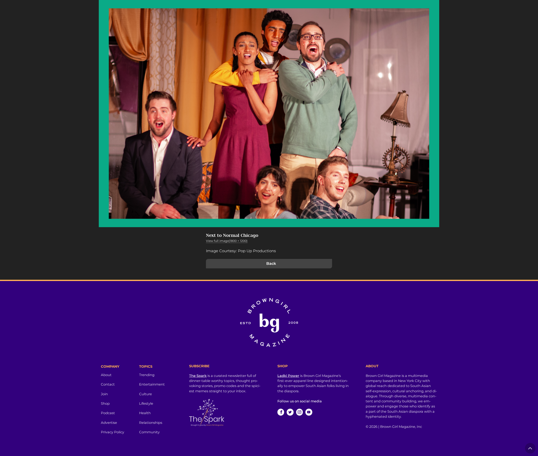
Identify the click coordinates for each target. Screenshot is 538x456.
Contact (108, 384)
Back (271, 263)
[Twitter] (290, 412)
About (106, 375)
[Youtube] (308, 412)
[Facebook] (280, 412)
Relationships (150, 422)
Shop (105, 403)
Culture (145, 394)
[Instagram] (299, 412)
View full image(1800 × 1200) (227, 241)
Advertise (109, 422)
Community (149, 432)
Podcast (108, 413)
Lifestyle (146, 403)
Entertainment (152, 384)
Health (145, 413)
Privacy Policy (112, 432)
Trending (146, 375)
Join (104, 394)
